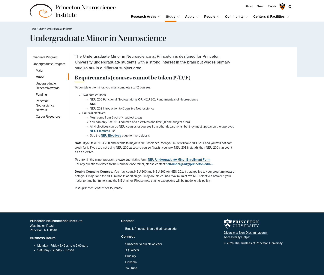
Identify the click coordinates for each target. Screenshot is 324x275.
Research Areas (143, 16)
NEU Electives (100, 131)
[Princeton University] (282, 6)
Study (171, 16)
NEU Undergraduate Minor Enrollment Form (179, 159)
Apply (189, 16)
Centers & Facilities (269, 16)
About (248, 6)
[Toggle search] (290, 6)
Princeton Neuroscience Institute (85, 11)
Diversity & (244, 232)
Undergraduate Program (59, 29)
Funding (41, 94)
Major (39, 70)
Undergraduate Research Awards (47, 86)
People (209, 16)
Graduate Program (45, 57)
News (260, 6)
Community (234, 16)
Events (272, 6)
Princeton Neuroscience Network (45, 105)
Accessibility (236, 237)
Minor (50, 77)
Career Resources (48, 116)
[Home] (42, 13)
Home (33, 29)
